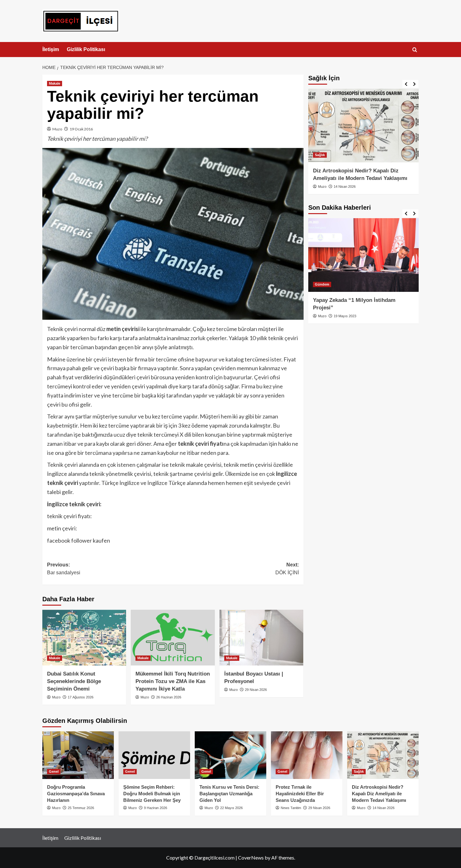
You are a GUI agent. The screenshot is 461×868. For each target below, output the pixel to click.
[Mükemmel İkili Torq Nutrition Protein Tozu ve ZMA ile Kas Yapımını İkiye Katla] (173, 637)
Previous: (63, 569)
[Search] (415, 50)
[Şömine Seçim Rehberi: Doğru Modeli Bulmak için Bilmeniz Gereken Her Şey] (154, 755)
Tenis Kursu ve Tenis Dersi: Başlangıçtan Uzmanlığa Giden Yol (229, 793)
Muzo (57, 129)
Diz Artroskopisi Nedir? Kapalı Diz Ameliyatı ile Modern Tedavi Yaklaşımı (379, 793)
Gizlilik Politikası (86, 49)
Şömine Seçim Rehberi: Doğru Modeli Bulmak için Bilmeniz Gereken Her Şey (152, 793)
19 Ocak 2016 (81, 129)
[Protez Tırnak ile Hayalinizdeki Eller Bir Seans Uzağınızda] (306, 755)
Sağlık (320, 155)
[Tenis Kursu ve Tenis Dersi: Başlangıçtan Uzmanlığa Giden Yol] (230, 755)
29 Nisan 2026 (256, 690)
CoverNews (251, 857)
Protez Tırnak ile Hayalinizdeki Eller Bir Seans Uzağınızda (300, 793)
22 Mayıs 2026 (231, 808)
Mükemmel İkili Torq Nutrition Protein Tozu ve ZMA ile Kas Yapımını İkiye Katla (172, 681)
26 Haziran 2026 (168, 697)
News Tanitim (291, 808)
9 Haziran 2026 (155, 808)
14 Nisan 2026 (345, 186)
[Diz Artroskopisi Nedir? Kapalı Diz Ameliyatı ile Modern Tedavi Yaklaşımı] (363, 125)
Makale (54, 83)
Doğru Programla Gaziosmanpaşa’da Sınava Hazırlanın (76, 793)
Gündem (322, 284)
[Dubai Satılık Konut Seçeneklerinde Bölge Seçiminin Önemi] (84, 637)
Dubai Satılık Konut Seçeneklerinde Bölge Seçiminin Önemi (74, 681)
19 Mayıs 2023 (345, 316)
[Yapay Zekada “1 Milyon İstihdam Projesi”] (363, 255)
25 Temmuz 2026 (81, 808)
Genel (54, 771)
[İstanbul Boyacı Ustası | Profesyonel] (261, 637)
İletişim (50, 49)
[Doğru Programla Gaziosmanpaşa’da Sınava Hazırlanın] (78, 755)
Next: (286, 569)
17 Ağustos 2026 (80, 697)
